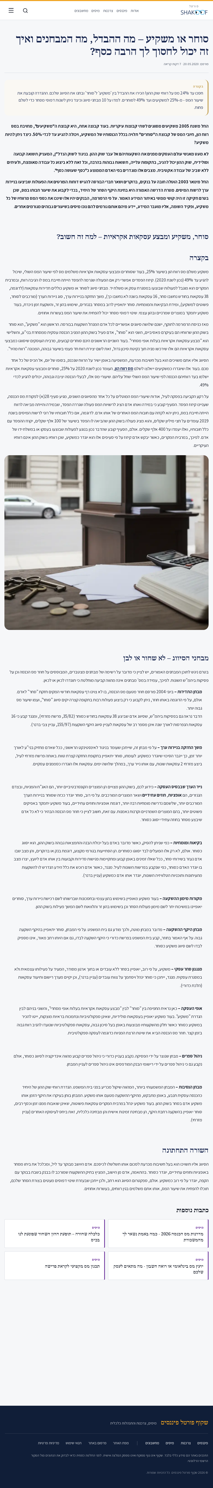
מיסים (95, 10)
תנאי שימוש (74, 1442)
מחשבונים (81, 10)
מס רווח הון (124, 368)
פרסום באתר (97, 1442)
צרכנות (108, 10)
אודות (135, 10)
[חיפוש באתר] (25, 10)
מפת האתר (121, 1442)
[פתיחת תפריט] (11, 10)
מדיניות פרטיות (48, 1442)
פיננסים (122, 10)
